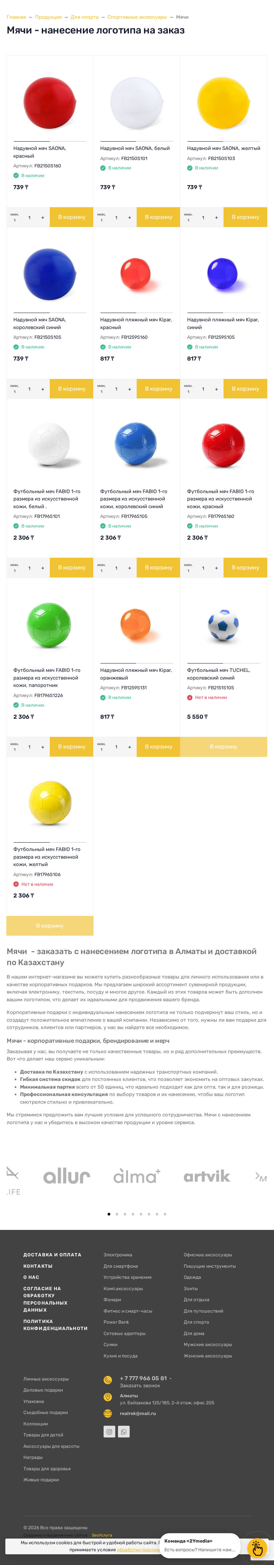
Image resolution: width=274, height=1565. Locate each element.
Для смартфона (121, 1266)
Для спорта (196, 1322)
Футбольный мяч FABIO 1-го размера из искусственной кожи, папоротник (47, 677)
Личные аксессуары (46, 1379)
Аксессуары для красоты (51, 1446)
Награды (33, 1457)
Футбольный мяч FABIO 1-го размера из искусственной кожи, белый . (47, 499)
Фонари (112, 1299)
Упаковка (33, 1401)
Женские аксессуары (208, 1355)
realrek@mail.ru (138, 1413)
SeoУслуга (102, 1535)
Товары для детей (43, 1434)
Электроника (118, 1254)
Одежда (192, 1277)
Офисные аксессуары (208, 1254)
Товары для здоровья (47, 1468)
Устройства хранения (128, 1277)
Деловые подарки (43, 1390)
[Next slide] (257, 1176)
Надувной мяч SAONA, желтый (223, 148)
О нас (31, 1277)
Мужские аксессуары (208, 1344)
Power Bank (116, 1322)
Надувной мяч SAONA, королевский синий (39, 323)
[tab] (109, 1214)
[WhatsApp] (124, 1431)
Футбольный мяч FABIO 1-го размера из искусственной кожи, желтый (47, 856)
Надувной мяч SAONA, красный (39, 152)
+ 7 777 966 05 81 (143, 1378)
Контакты (38, 1266)
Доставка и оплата (52, 1254)
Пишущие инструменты (210, 1266)
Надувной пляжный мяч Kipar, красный (136, 323)
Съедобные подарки (45, 1412)
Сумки (110, 1344)
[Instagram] (109, 1431)
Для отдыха (197, 1299)
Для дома (194, 1333)
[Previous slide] (17, 1176)
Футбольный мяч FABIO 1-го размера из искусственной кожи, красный (220, 499)
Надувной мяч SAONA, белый (135, 148)
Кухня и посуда (121, 1355)
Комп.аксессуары (123, 1288)
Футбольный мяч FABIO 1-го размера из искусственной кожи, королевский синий (133, 499)
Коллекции (35, 1423)
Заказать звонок (140, 1386)
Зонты (191, 1288)
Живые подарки (41, 1479)
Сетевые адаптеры (125, 1333)
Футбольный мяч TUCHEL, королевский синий (218, 674)
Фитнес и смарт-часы (128, 1311)
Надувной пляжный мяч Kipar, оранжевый (136, 674)
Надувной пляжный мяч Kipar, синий (223, 323)
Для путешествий (203, 1311)
